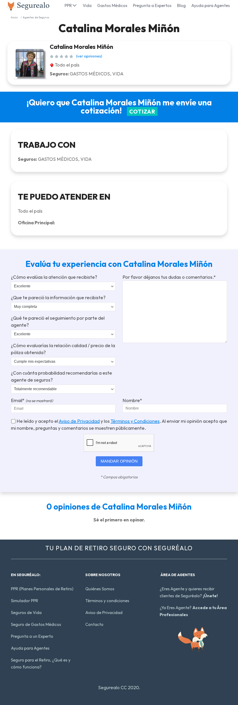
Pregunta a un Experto (32, 636)
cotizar (142, 111)
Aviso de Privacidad (79, 421)
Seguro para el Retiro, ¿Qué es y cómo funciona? (40, 663)
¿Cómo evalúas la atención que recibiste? (54, 277)
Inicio (14, 17)
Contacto (94, 624)
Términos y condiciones (107, 600)
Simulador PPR (24, 600)
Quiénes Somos (99, 588)
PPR (68, 5)
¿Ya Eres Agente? (193, 611)
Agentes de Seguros (36, 17)
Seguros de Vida (26, 612)
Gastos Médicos (112, 5)
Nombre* (132, 400)
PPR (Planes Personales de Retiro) (42, 588)
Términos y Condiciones (135, 421)
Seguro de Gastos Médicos (36, 624)
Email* (32, 400)
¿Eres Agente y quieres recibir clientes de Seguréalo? (189, 592)
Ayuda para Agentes (210, 5)
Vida (87, 5)
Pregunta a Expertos (152, 5)
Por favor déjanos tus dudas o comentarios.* (169, 277)
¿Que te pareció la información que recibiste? (58, 297)
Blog (181, 5)
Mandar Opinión (119, 461)
